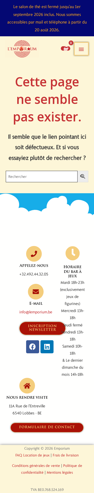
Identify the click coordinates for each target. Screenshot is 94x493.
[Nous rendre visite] (27, 386)
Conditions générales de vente (36, 465)
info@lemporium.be (35, 311)
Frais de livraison (66, 455)
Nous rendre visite (27, 398)
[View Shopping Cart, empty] (65, 48)
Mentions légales (60, 472)
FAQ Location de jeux (32, 455)
